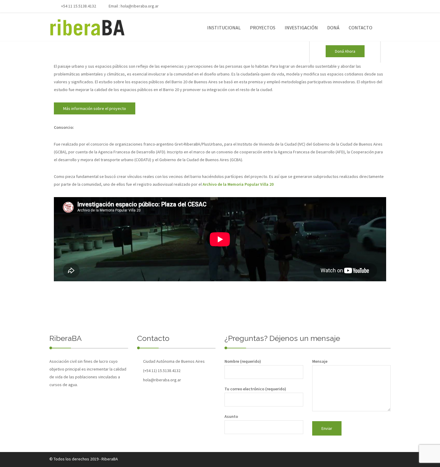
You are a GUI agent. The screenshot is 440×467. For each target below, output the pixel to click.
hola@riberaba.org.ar (140, 6)
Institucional (224, 28)
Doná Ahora (345, 51)
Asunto (231, 416)
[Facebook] (352, 7)
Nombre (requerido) (242, 361)
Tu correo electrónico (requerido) (255, 389)
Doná (333, 28)
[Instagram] (372, 7)
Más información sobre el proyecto (94, 108)
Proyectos (262, 28)
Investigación (301, 28)
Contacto (360, 28)
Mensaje (319, 361)
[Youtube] (362, 7)
